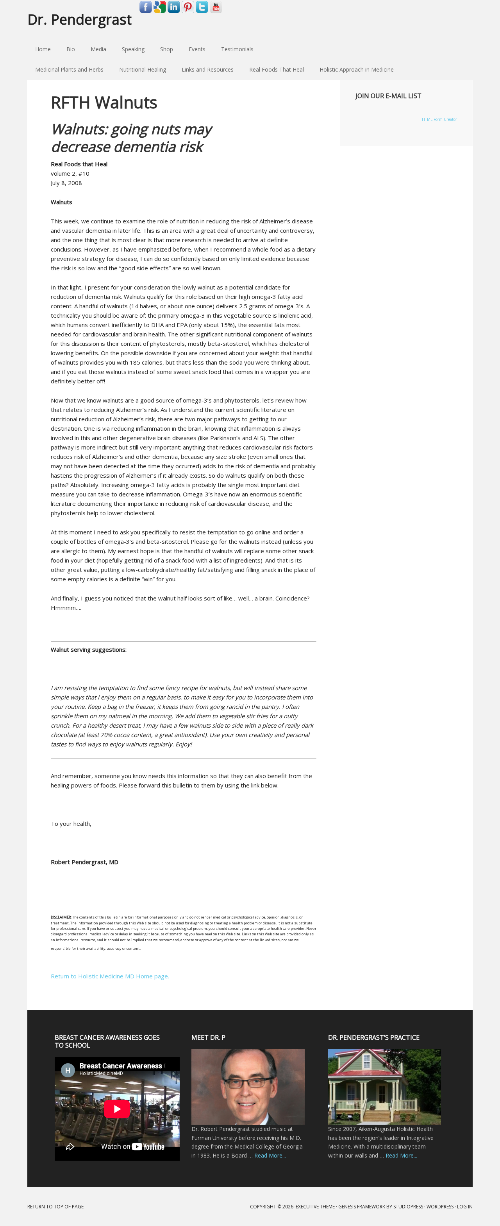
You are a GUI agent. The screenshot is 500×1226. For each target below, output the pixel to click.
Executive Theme (315, 1206)
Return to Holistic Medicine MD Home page (109, 976)
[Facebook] (146, 12)
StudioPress (408, 1206)
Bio (70, 49)
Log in (465, 1206)
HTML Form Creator (439, 119)
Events (197, 49)
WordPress (440, 1206)
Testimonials (237, 49)
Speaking (133, 49)
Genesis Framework (361, 1206)
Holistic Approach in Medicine (353, 69)
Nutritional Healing (138, 69)
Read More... (270, 1155)
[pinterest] (188, 12)
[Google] (160, 12)
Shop (166, 49)
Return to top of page (55, 1206)
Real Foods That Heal (272, 69)
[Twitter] (202, 12)
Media (98, 49)
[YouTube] (216, 12)
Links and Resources (204, 69)
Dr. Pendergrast (79, 19)
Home (43, 49)
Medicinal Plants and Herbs (65, 69)
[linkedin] (174, 12)
